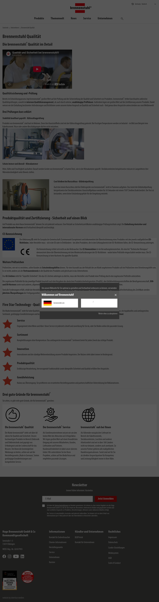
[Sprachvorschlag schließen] (115, 295)
